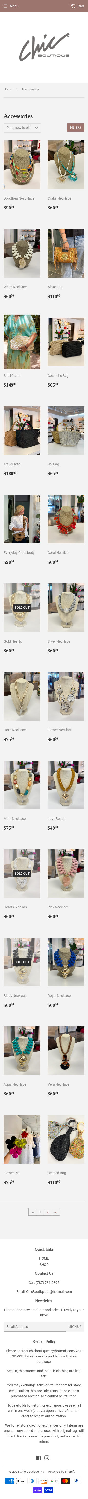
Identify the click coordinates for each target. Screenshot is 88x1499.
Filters (75, 127)
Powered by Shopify (61, 1471)
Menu (14, 6)
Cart (80, 6)
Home (8, 89)
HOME (44, 1258)
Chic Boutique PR (32, 1471)
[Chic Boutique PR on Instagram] (46, 1459)
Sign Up (75, 1327)
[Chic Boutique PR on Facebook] (38, 1459)
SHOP (44, 1265)
